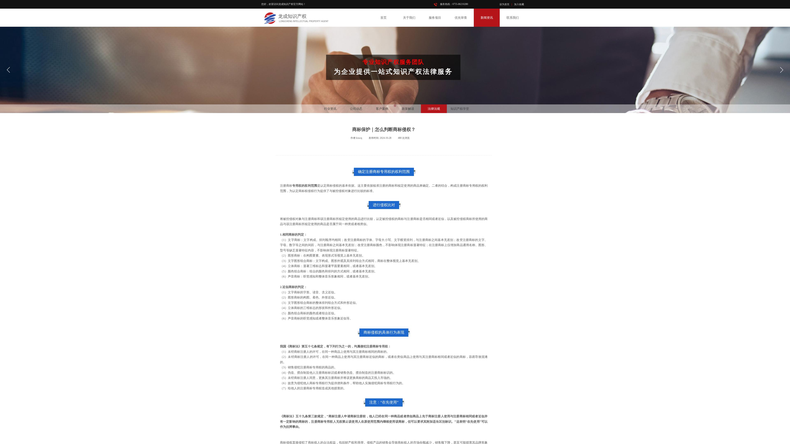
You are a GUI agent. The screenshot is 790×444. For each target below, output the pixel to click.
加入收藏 (519, 4)
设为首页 (504, 4)
